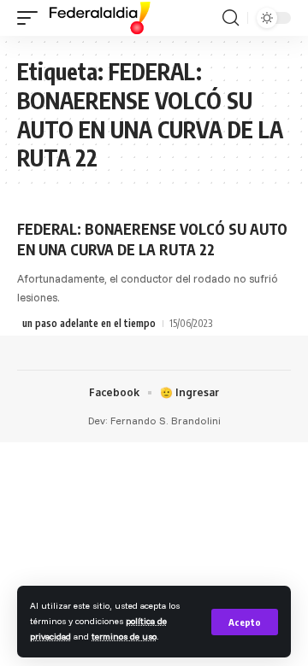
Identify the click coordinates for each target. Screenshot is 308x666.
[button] (244, 622)
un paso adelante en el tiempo (89, 323)
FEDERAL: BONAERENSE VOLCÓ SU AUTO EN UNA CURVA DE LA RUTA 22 (152, 239)
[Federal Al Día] (100, 18)
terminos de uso (124, 636)
